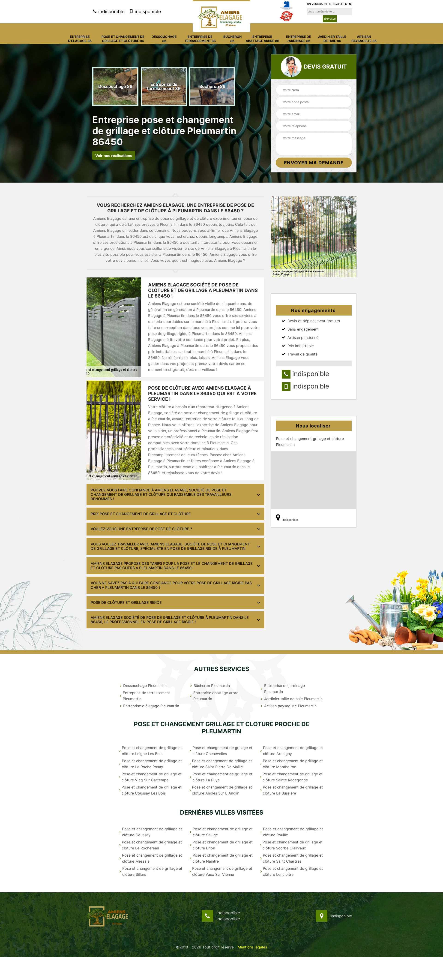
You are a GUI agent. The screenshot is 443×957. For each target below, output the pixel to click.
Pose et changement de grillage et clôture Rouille (293, 832)
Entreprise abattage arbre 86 (262, 39)
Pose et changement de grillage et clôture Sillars (152, 871)
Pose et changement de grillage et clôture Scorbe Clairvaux (293, 845)
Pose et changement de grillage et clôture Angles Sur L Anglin (222, 790)
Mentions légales (252, 947)
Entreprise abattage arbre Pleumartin (215, 695)
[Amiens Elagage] (221, 16)
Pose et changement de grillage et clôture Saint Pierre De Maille (222, 763)
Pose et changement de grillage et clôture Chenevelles (222, 750)
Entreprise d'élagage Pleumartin (151, 706)
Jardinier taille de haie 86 (332, 39)
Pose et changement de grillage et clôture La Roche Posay (152, 763)
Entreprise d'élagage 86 (80, 39)
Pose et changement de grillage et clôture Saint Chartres (293, 858)
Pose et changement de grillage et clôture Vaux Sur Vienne (222, 871)
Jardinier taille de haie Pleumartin (293, 698)
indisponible (111, 11)
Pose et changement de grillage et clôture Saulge (223, 832)
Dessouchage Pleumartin (145, 685)
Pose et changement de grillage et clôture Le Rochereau (152, 845)
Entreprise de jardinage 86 (298, 39)
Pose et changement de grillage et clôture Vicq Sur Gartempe (152, 777)
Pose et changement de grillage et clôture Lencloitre (293, 871)
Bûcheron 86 (232, 39)
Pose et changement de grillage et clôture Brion (223, 845)
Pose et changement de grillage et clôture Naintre (223, 858)
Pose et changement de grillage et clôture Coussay (152, 832)
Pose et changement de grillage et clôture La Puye (222, 777)
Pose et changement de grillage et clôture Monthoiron (293, 763)
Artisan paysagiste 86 (364, 39)
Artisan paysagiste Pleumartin (290, 706)
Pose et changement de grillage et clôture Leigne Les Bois (152, 750)
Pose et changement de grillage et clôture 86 (123, 39)
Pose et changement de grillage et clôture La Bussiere (293, 790)
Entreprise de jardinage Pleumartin (284, 688)
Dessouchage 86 (164, 39)
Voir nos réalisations (113, 155)
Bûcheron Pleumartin (212, 685)
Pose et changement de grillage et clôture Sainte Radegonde (293, 777)
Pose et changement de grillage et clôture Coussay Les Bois (152, 790)
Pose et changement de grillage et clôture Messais (152, 858)
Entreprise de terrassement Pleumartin (146, 695)
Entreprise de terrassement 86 (200, 39)
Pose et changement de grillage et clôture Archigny (293, 750)
